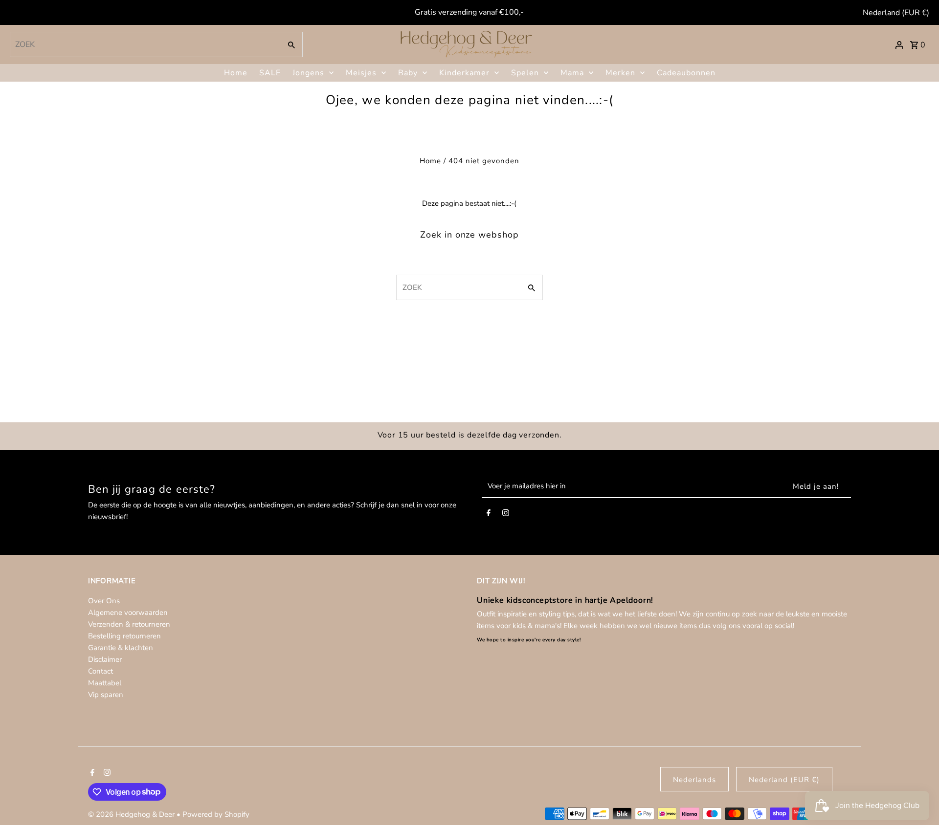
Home (235, 72)
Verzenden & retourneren (129, 624)
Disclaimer (105, 659)
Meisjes (361, 72)
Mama (572, 72)
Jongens (308, 72)
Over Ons (104, 601)
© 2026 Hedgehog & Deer (132, 814)
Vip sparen (105, 694)
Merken (620, 72)
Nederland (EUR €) (896, 12)
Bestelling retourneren (124, 636)
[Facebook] (489, 515)
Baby (408, 72)
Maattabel (104, 683)
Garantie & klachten (120, 648)
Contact (100, 671)
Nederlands (694, 780)
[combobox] (144, 44)
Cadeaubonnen (686, 72)
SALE (270, 72)
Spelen (525, 72)
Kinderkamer (464, 72)
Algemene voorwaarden (128, 612)
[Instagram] (505, 515)
